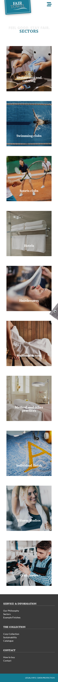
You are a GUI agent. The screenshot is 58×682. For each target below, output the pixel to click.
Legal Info (30, 678)
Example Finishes (11, 617)
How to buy (9, 657)
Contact (7, 660)
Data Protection (46, 678)
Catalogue (8, 640)
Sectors (7, 614)
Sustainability (10, 637)
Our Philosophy (11, 610)
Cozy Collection (11, 634)
